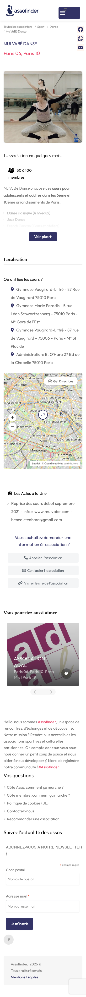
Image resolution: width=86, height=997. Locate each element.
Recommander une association (33, 818)
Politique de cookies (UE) (27, 803)
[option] (43, 107)
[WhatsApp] (80, 38)
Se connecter (65, 11)
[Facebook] (80, 29)
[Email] (80, 47)
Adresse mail (18, 895)
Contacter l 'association (45, 570)
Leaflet (36, 463)
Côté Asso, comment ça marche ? (35, 787)
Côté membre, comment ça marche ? (38, 795)
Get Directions (63, 381)
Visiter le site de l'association (45, 583)
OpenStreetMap (53, 463)
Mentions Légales (24, 977)
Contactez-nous (20, 811)
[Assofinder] (22, 10)
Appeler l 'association (45, 558)
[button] (12, 417)
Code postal (15, 869)
